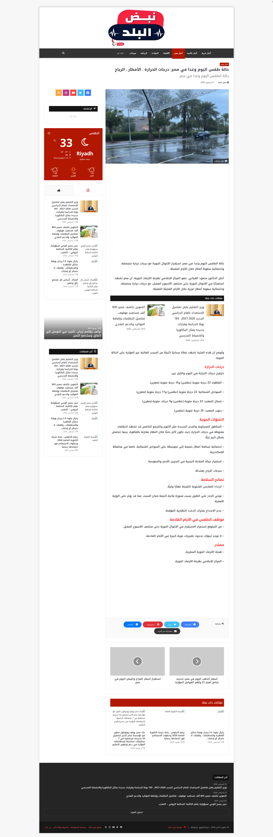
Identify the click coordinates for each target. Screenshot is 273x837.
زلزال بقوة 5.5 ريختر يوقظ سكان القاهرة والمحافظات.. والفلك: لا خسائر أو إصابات (207, 735)
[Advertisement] (167, 192)
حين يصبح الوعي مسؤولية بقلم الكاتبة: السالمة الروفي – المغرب (64, 249)
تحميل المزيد (136, 812)
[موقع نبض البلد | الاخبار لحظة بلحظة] (136, 28)
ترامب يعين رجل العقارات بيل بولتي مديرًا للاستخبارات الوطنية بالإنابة (74, 333)
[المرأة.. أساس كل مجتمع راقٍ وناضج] (89, 286)
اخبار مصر (178, 53)
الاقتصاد (166, 53)
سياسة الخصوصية (78, 827)
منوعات (133, 53)
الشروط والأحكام (60, 827)
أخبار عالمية (192, 53)
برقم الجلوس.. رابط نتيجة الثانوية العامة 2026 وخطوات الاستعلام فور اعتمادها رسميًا (167, 735)
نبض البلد (222, 82)
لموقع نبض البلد (174, 827)
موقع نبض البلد (95, 827)
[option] (73, 321)
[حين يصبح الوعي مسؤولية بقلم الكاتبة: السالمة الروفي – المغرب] (89, 250)
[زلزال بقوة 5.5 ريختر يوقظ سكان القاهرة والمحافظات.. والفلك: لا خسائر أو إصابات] (206, 719)
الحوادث (155, 53)
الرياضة (144, 53)
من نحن (48, 827)
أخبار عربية (206, 53)
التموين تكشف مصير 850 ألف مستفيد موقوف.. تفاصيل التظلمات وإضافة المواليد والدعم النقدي (65, 232)
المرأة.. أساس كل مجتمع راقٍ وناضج (65, 281)
